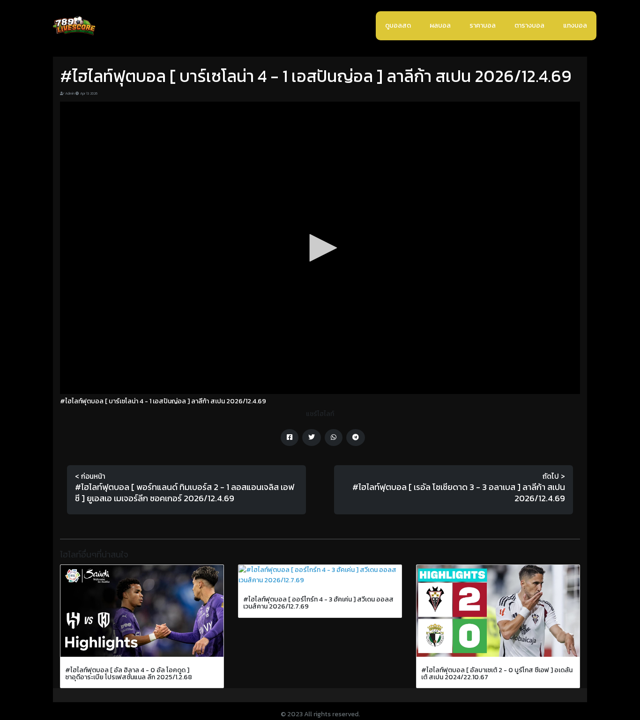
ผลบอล (440, 25)
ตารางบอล (529, 25)
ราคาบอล (482, 25)
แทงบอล (575, 25)
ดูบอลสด (398, 25)
